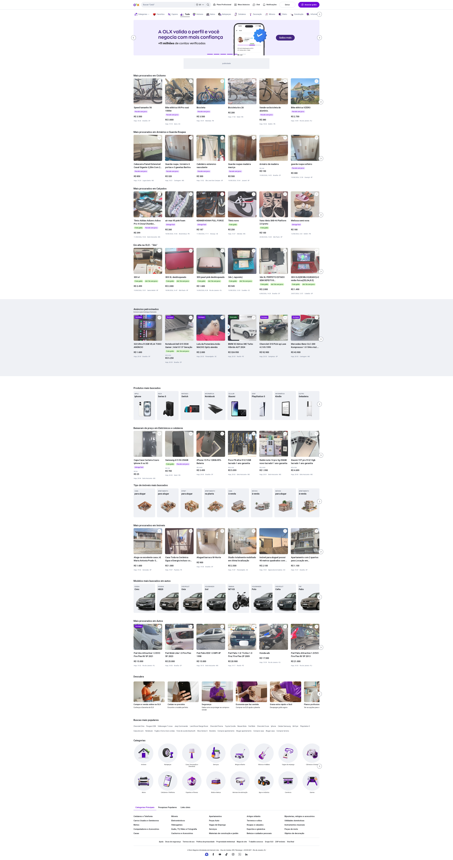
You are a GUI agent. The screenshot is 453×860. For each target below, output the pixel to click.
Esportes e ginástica (256, 829)
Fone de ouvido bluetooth (186, 731)
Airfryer (295, 726)
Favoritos (160, 14)
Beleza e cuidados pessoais (259, 833)
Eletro (284, 14)
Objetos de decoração (294, 833)
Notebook (149, 731)
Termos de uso (189, 842)
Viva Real (290, 842)
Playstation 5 (305, 726)
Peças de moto (291, 829)
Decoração (257, 14)
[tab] (145, 807)
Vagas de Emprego (217, 825)
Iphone (273, 726)
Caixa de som (139, 731)
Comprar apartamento (226, 731)
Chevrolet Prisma (216, 726)
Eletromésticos (178, 820)
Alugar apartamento (244, 731)
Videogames (176, 825)
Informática (315, 14)
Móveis (272, 14)
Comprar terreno (283, 731)
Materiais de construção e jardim (223, 833)
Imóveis (199, 14)
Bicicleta (212, 731)
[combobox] (176, 5)
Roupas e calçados (255, 825)
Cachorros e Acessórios (182, 833)
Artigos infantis (253, 816)
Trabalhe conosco (256, 842)
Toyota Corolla (230, 726)
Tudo (187, 14)
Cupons (175, 14)
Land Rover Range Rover (199, 726)
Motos (136, 825)
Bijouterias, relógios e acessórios (300, 816)
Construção (298, 14)
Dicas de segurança (173, 842)
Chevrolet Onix (139, 726)
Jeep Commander (181, 726)
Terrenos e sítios (254, 820)
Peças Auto (214, 820)
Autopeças (226, 14)
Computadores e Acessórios (146, 829)
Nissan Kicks (242, 726)
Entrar (287, 5)
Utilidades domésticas (294, 820)
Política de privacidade (205, 842)
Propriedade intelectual (225, 842)
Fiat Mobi (251, 726)
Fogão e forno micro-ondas (165, 731)
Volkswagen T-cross (165, 726)
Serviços (213, 829)
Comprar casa (258, 731)
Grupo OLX (269, 842)
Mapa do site (242, 842)
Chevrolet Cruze (263, 726)
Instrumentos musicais (295, 825)
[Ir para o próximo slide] (321, 102)
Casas (136, 833)
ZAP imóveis (280, 842)
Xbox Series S (202, 731)
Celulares (242, 14)
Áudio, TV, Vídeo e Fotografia (184, 829)
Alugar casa (270, 731)
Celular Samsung (284, 726)
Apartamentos (215, 816)
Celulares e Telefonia (143, 816)
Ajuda (161, 842)
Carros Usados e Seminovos (146, 820)
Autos (212, 14)
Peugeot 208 (151, 726)
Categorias (142, 14)
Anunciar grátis (311, 5)
